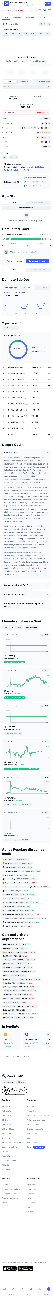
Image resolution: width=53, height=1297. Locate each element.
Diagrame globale (9, 1147)
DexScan (6, 1138)
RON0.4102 (19, 987)
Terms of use (32, 1111)
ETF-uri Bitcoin (8, 1129)
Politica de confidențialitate (37, 1115)
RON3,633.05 (18, 968)
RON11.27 (22, 979)
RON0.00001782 (19, 998)
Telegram (30, 1194)
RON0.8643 (18, 1010)
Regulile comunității (34, 1129)
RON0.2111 (17, 944)
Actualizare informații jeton (36, 178)
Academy (6, 1106)
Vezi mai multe (45, 234)
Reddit (29, 1207)
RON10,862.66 (20, 960)
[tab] (34, 81)
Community (31, 1189)
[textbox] (29, 254)
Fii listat (5, 1185)
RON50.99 (18, 995)
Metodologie (31, 1142)
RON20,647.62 (20, 1014)
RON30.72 (16, 948)
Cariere (29, 1147)
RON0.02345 (20, 991)
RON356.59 (20, 971)
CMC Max (6, 1120)
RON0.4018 (15, 975)
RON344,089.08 (20, 952)
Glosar (4, 1203)
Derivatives (14, 157)
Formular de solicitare (11, 1189)
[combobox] (26, 87)
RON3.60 (15, 1002)
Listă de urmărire (9, 1160)
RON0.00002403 (21, 1006)
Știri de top (6, 1124)
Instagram (30, 1198)
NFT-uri (5, 1151)
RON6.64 (16, 956)
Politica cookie (32, 1124)
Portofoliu (6, 1156)
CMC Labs (6, 1115)
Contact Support (9, 1194)
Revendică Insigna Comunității (37, 186)
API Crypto (6, 1133)
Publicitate (6, 1111)
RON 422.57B (12, 10)
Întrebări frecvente (10, 1198)
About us (30, 1106)
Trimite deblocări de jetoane (36, 182)
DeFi (4, 157)
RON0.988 (18, 983)
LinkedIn (30, 1212)
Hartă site (6, 1169)
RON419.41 (18, 964)
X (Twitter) (30, 1185)
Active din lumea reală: (11, 1142)
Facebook (30, 1203)
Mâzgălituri (6, 1165)
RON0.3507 (19, 1018)
